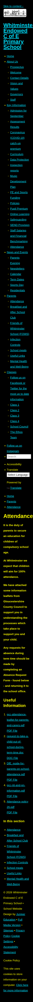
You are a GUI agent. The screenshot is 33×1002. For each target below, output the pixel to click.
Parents (11, 501)
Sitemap (8, 930)
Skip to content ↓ (13, 6)
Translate (15, 487)
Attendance (14, 506)
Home (10, 496)
